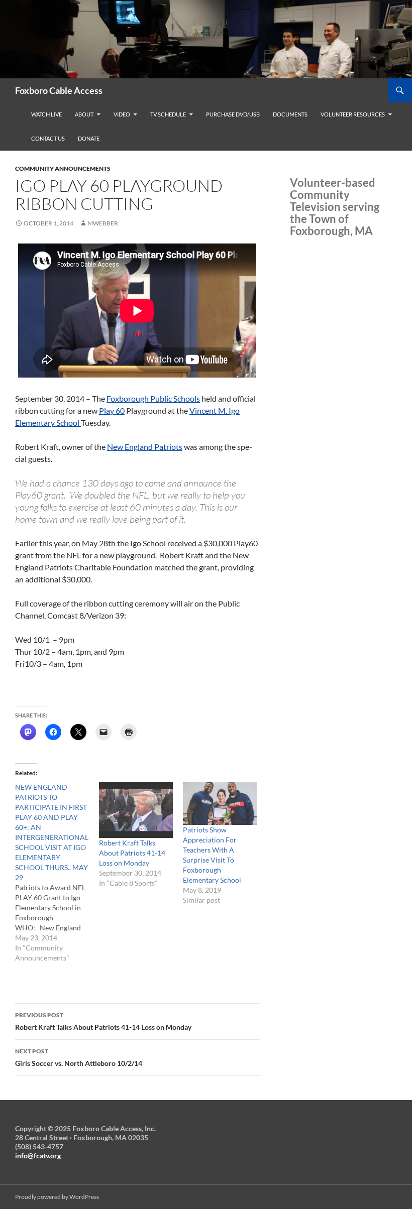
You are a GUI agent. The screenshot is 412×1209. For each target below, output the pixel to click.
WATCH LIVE (46, 114)
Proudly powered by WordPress (57, 1196)
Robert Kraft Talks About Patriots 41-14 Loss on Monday (132, 852)
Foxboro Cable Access (58, 90)
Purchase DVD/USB (233, 114)
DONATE (88, 138)
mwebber (102, 223)
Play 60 (112, 410)
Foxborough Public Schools (153, 398)
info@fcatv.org (38, 1155)
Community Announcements (63, 168)
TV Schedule (168, 114)
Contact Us (48, 138)
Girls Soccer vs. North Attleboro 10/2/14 (78, 1057)
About (84, 114)
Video (122, 114)
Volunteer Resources (353, 114)
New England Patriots (144, 446)
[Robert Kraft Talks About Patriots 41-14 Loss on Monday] (136, 809)
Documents (290, 114)
